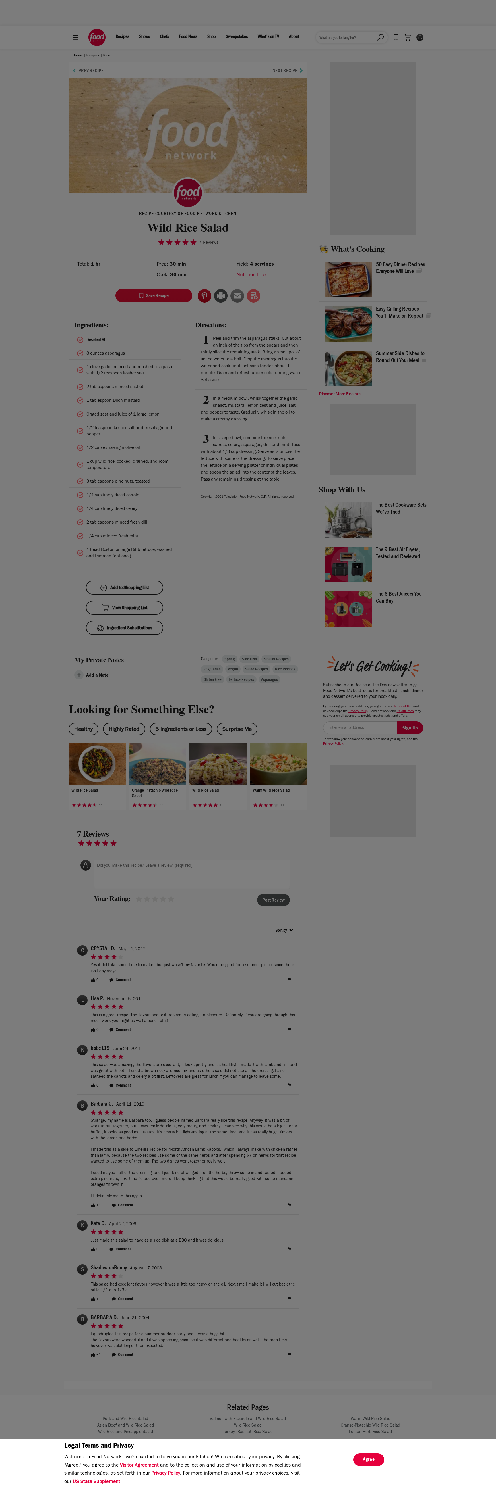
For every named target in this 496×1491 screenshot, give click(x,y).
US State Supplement (96, 1482)
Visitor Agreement (139, 1465)
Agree (369, 1460)
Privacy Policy (165, 1473)
